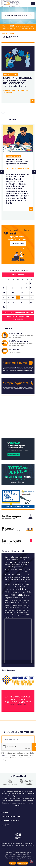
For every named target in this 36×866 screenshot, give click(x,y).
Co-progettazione (16, 569)
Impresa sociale (24, 584)
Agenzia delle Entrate (11, 559)
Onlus (28, 595)
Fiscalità (23, 579)
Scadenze (18, 610)
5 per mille (9, 557)
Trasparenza (20, 615)
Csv (12, 574)
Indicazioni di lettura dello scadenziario (18, 318)
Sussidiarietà (9, 615)
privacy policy (7, 755)
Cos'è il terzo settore (11, 816)
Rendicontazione (9, 610)
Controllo (18, 572)
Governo (14, 584)
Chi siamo (5, 812)
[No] (33, 858)
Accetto (12, 863)
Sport (21, 612)
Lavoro (9, 587)
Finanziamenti (15, 577)
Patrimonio (12, 600)
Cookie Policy (22, 863)
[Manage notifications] (31, 861)
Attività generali (14, 567)
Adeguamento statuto (22, 557)
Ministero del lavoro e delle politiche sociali (17, 589)
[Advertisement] (18, 417)
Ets (28, 574)
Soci (17, 612)
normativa (17, 595)
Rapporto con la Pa (17, 602)
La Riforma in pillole (10, 821)
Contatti (5, 825)
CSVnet (17, 574)
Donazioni (24, 574)
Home (3, 33)
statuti (26, 612)
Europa (6, 577)
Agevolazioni (24, 559)
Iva (5, 587)
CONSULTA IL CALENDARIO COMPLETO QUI (18, 312)
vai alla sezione (18, 243)
